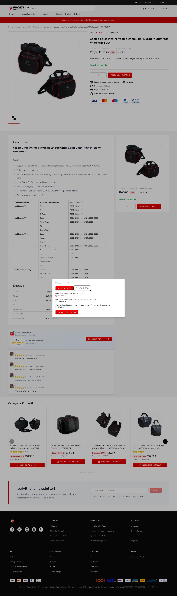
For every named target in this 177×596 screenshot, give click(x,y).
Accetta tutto (64, 288)
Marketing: (62, 307)
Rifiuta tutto (82, 288)
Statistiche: (62, 301)
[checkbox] (56, 296)
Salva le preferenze (67, 312)
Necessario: (62, 295)
